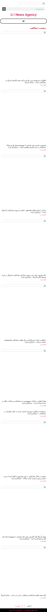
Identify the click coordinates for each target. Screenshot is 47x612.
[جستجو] (4, 9)
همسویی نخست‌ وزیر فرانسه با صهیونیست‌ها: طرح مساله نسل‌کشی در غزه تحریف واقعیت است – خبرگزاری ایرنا (26, 146)
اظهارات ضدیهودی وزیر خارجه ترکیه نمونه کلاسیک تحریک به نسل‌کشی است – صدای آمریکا (25, 81)
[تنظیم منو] (23, 21)
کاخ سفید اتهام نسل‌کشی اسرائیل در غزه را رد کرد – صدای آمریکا (23, 595)
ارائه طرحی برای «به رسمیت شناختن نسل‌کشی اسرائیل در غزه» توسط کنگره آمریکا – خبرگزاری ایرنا (24, 276)
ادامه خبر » (43, 85)
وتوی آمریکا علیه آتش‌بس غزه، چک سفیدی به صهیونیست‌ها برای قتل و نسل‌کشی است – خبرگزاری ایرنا (24, 538)
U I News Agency (23, 15)
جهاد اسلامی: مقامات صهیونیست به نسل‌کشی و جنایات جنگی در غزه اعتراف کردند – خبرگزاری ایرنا (24, 402)
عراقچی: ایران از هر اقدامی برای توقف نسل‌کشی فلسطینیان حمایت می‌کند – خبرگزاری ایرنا (25, 341)
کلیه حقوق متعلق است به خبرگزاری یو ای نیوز (23, 610)
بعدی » (17, 606)
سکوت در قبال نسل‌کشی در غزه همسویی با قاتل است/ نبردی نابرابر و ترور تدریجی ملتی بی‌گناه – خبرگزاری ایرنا (25, 477)
